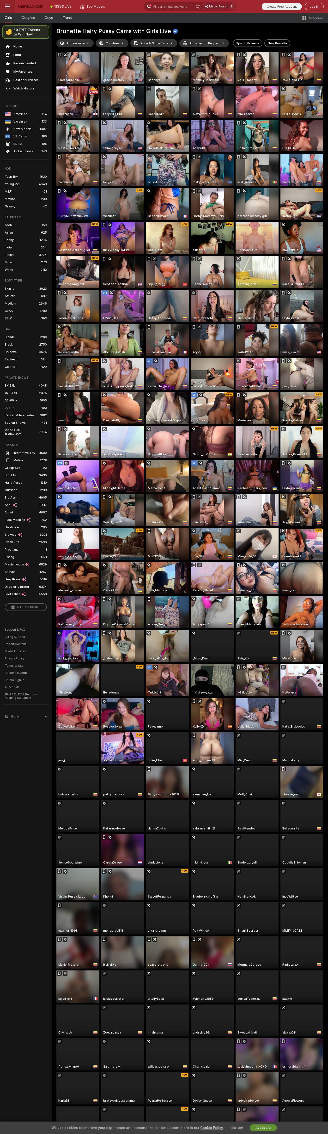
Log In (314, 6)
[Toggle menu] (7, 6)
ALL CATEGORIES (29, 607)
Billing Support (15, 637)
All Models (12, 687)
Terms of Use (14, 665)
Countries (112, 43)
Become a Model (16, 673)
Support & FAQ (15, 629)
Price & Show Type (154, 43)
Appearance (76, 43)
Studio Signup (14, 680)
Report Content (15, 644)
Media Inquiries (15, 651)
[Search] (198, 6)
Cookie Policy (211, 1128)
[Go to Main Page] (30, 6)
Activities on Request (204, 43)
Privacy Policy (14, 658)
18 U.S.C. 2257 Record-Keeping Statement (21, 696)
